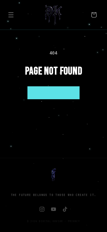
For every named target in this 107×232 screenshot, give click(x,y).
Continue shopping (53, 92)
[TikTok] (65, 209)
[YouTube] (53, 209)
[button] (11, 15)
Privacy (74, 221)
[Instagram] (42, 209)
